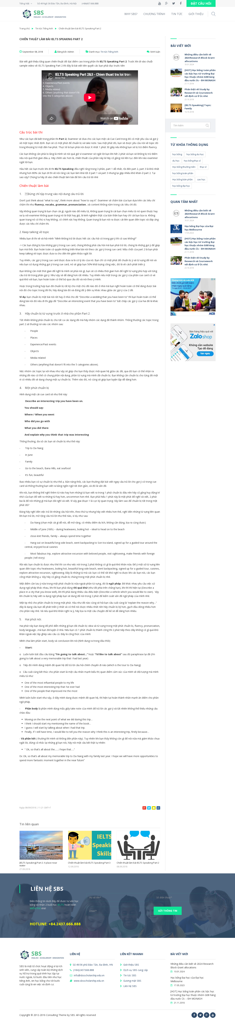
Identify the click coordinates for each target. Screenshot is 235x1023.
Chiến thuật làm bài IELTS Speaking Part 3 (40, 862)
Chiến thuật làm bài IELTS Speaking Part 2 (80, 28)
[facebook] (194, 1015)
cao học (201, 179)
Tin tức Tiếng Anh (44, 28)
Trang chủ (24, 28)
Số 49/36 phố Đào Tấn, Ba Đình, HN (92, 964)
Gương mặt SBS (132, 980)
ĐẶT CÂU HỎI (201, 3)
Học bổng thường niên (183, 166)
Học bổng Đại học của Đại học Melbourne (199, 228)
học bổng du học (195, 154)
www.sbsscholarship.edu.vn (88, 980)
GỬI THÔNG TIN (167, 910)
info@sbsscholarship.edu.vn (88, 975)
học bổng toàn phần (182, 173)
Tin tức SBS (129, 975)
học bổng (177, 154)
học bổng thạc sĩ (192, 160)
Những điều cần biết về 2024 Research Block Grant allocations (200, 58)
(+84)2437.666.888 (83, 970)
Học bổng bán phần (182, 179)
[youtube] (213, 1015)
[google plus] (206, 1015)
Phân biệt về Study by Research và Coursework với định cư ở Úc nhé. (199, 93)
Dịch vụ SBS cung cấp (135, 970)
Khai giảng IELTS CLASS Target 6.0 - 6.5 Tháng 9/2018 (136, 864)
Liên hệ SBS (130, 986)
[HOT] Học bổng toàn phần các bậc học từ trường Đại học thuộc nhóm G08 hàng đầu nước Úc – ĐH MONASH (200, 75)
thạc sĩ (203, 166)
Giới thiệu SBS (131, 964)
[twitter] (200, 1015)
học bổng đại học (181, 185)
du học (175, 160)
